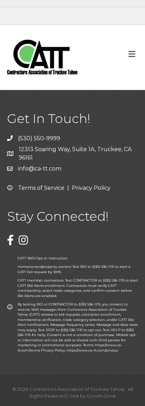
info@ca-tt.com (39, 168)
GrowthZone (101, 396)
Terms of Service (41, 188)
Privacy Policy (91, 188)
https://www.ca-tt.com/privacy (92, 350)
